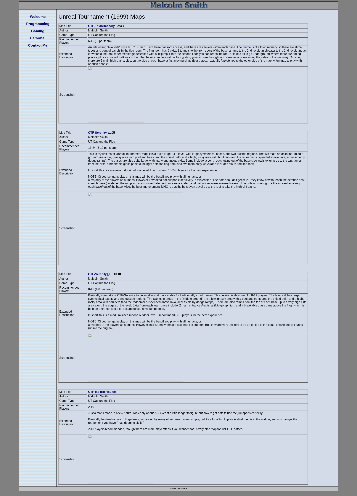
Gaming (37, 31)
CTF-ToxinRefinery (101, 26)
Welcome (38, 17)
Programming (37, 24)
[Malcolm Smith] (178, 7)
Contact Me (37, 45)
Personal (37, 38)
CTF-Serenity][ (98, 274)
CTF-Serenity (97, 132)
